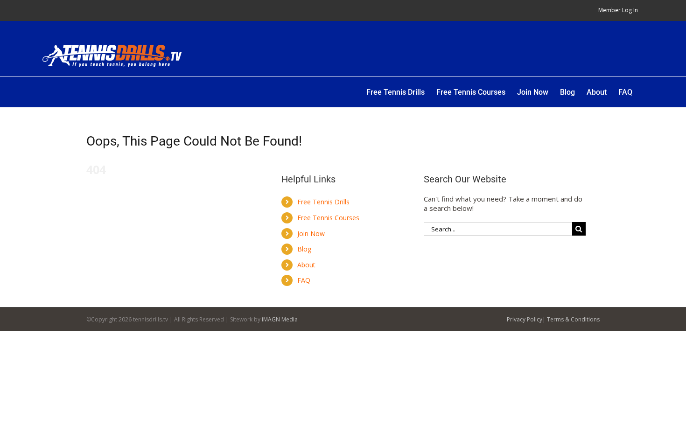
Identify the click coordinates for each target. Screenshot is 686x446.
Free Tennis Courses (328, 217)
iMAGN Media (280, 319)
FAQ (303, 280)
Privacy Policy (524, 319)
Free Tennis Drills (323, 201)
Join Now (311, 233)
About (306, 264)
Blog (304, 248)
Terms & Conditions (573, 319)
